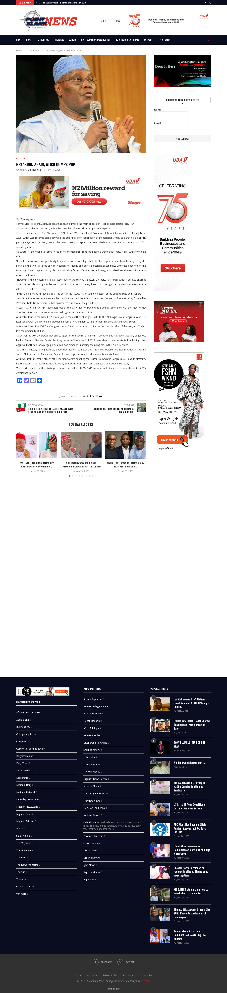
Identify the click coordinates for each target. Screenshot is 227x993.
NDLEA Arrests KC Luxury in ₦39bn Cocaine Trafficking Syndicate (189, 786)
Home (18, 39)
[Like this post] (86, 396)
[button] (36, 2)
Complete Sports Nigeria (29, 748)
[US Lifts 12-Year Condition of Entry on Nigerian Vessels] (160, 809)
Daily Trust (22, 763)
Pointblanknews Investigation (96, 39)
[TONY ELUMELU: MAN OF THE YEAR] (160, 747)
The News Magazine (27, 864)
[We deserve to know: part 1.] (160, 767)
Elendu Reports (91, 720)
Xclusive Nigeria (91, 764)
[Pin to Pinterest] (97, 396)
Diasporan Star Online (95, 742)
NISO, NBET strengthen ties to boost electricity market (191, 891)
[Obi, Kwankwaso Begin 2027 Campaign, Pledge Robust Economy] (81, 445)
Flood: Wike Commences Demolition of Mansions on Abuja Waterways (192, 850)
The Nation (22, 857)
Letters (72, 39)
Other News (43, 39)
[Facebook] (205, 2)
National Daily (23, 784)
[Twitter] (210, 2)
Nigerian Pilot (23, 814)
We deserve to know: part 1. (189, 763)
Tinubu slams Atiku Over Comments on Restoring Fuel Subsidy (190, 935)
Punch (19, 828)
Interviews (59, 39)
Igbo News (89, 865)
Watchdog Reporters (94, 793)
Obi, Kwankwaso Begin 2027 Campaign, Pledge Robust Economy (81, 464)
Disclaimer (128, 975)
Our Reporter (35, 169)
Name (157, 109)
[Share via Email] (100, 396)
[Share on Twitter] (93, 396)
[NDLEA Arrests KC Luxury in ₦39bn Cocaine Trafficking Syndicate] (160, 787)
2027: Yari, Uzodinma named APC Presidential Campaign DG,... (36, 464)
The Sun (20, 872)
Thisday (20, 879)
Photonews (165, 39)
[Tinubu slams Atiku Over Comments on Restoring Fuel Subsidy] (160, 936)
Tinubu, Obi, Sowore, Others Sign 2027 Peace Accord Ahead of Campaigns (192, 913)
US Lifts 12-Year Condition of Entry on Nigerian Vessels (190, 806)
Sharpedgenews (92, 749)
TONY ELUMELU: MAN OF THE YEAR (189, 744)
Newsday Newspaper (27, 799)
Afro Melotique (91, 728)
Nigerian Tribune (25, 821)
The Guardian (23, 850)
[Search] (209, 40)
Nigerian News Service (95, 778)
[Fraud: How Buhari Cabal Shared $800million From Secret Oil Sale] (160, 725)
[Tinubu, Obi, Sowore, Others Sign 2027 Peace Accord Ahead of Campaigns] (125, 445)
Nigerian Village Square (95, 706)
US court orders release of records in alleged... (66, 2)
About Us (92, 975)
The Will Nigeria (91, 771)
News (28, 39)
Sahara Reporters (92, 699)
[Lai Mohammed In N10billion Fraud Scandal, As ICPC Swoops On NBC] (160, 704)
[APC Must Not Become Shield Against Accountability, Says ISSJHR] (160, 829)
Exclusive (34, 50)
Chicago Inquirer (25, 734)
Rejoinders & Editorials (127, 39)
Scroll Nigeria (23, 835)
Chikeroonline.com (93, 836)
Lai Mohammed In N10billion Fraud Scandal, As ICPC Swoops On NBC (191, 703)
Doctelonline (90, 850)
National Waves (91, 815)
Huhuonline (89, 757)
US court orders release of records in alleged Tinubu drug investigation (191, 871)
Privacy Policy (110, 975)
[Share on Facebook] (90, 396)
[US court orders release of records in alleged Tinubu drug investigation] (160, 872)
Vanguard (21, 893)
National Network (25, 792)
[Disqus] (81, 527)
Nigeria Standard (92, 735)
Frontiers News (91, 800)
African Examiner (92, 713)
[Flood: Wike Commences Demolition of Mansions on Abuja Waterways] (160, 851)
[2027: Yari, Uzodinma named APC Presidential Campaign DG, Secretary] (36, 445)
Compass (21, 741)
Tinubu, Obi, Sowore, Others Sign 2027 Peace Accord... (125, 464)
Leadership (22, 777)
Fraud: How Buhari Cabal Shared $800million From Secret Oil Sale (192, 724)
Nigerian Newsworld (27, 806)
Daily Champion (24, 756)
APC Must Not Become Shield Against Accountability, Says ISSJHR (190, 828)
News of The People (94, 807)
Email (158, 123)
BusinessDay (23, 726)
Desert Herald (23, 770)
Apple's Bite (22, 719)
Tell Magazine (23, 843)
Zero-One (145, 981)
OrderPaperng (91, 857)
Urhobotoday (90, 843)
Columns (148, 39)
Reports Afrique (91, 872)
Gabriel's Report (92, 822)
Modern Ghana (91, 786)
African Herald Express (28, 712)
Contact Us (146, 975)
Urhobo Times (24, 886)
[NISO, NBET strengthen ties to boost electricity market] (160, 894)
